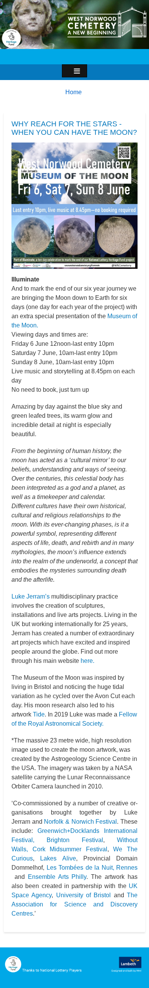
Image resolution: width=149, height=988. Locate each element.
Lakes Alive (58, 858)
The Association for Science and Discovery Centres (74, 904)
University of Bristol (83, 895)
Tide (39, 714)
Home (73, 92)
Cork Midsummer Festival (69, 849)
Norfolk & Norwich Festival (80, 821)
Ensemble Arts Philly (57, 876)
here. (87, 661)
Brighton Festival (75, 840)
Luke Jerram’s (30, 596)
